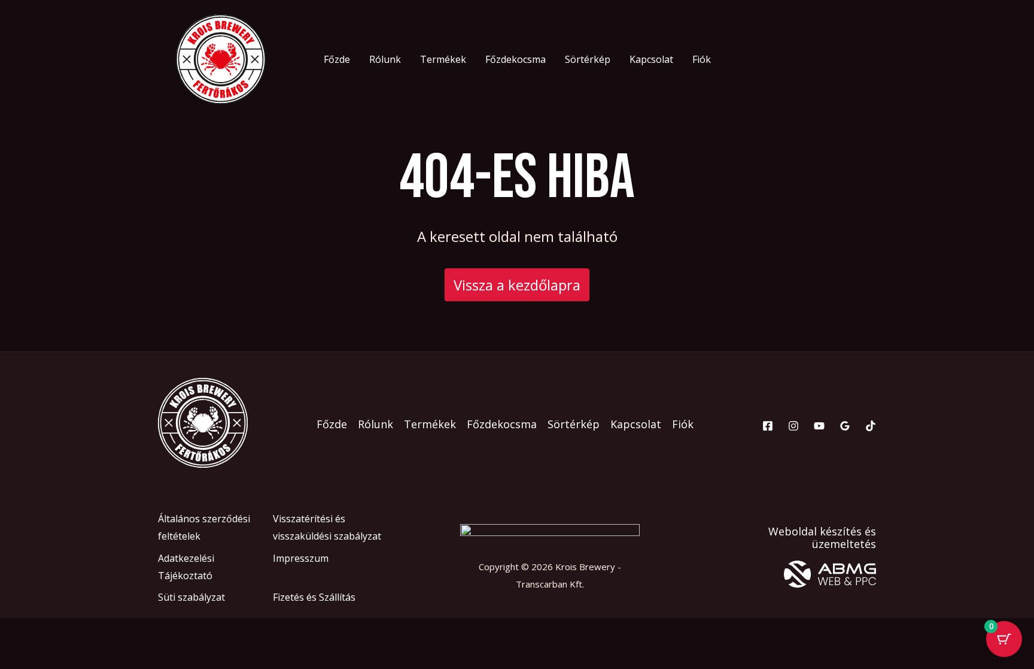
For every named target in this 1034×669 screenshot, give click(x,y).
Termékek (443, 59)
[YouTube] (819, 425)
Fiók (701, 59)
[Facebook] (767, 425)
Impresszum (301, 558)
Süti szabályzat (191, 597)
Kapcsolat (651, 59)
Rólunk (385, 59)
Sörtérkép (587, 59)
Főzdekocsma (515, 59)
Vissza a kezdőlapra (517, 285)
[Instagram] (793, 425)
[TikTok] (870, 425)
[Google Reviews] (845, 425)
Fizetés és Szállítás (314, 597)
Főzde (337, 59)
